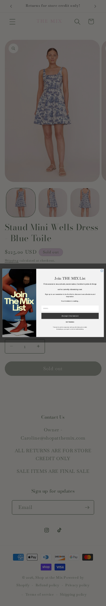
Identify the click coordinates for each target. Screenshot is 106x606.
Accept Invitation (69, 316)
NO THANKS (70, 322)
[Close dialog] (102, 271)
